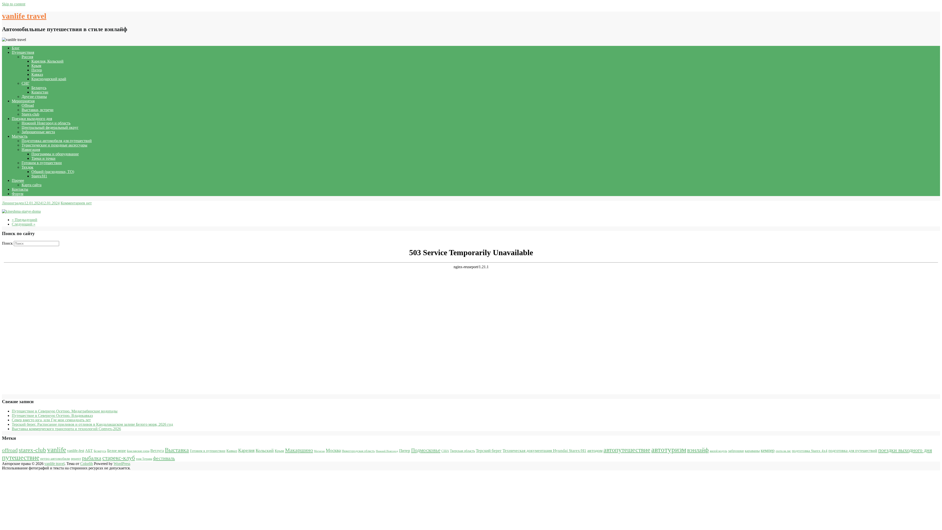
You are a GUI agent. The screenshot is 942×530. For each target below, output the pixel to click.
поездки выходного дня (905, 450)
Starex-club (30, 114)
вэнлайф (698, 450)
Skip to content (13, 4)
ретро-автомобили (55, 458)
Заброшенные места (38, 132)
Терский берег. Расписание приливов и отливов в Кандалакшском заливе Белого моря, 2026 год (92, 424)
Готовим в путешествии (42, 163)
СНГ (25, 83)
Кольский (265, 450)
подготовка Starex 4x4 (809, 451)
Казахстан (39, 92)
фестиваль (164, 458)
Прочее (18, 180)
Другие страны (34, 96)
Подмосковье (425, 450)
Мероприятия (23, 101)
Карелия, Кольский (47, 61)
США (445, 451)
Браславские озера (138, 451)
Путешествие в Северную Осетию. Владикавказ (52, 415)
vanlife (56, 449)
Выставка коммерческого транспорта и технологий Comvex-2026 (66, 429)
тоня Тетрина (144, 459)
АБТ (89, 451)
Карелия (246, 450)
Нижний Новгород (387, 451)
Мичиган (319, 451)
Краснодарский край (48, 79)
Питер (36, 70)
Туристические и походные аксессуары (54, 145)
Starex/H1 (39, 176)
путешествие (20, 457)
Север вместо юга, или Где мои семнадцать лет (51, 420)
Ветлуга (157, 451)
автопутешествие (626, 449)
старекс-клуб (118, 458)
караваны (752, 451)
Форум (17, 194)
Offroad (28, 105)
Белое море (116, 451)
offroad (10, 450)
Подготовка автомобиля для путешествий (57, 141)
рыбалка (91, 458)
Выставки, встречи (37, 110)
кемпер (768, 450)
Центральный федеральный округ (50, 127)
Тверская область (462, 451)
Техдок (27, 167)
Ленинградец (13, 203)
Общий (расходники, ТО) (52, 172)
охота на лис (783, 451)
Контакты (20, 189)
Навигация (31, 149)
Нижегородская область (358, 451)
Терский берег (489, 450)
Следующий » (23, 224)
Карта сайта (31, 185)
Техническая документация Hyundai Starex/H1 (544, 450)
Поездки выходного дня (32, 119)
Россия (27, 57)
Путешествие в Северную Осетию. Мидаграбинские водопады (65, 411)
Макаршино (299, 450)
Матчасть (19, 136)
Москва (333, 450)
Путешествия (23, 52)
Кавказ (37, 74)
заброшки (736, 451)
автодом (594, 450)
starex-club (32, 450)
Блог (16, 48)
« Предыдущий (24, 220)
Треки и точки (43, 158)
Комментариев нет (76, 203)
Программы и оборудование (55, 154)
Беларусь (38, 88)
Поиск (7, 243)
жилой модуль (718, 451)
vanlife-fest (75, 451)
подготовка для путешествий (852, 451)
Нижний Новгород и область (46, 123)
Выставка (177, 450)
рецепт (76, 459)
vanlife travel (24, 16)
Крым (36, 66)
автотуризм (668, 449)
